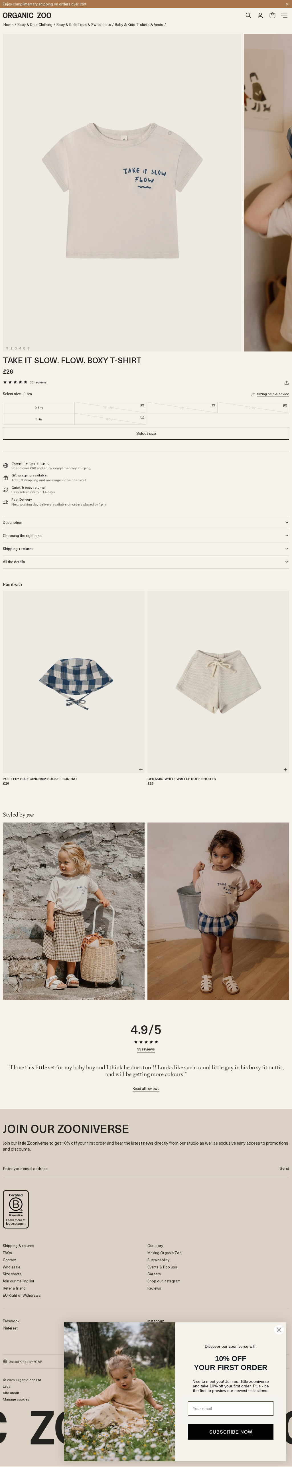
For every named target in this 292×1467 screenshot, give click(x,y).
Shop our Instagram (164, 1281)
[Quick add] (141, 769)
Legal (7, 1386)
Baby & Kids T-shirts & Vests (139, 24)
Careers (154, 1273)
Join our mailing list (18, 1281)
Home (8, 24)
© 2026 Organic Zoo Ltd (22, 1380)
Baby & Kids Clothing (34, 24)
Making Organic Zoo (164, 1252)
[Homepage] (122, 15)
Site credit (11, 1392)
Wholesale (11, 1267)
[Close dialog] (279, 1330)
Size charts (12, 1273)
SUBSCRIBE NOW (230, 1431)
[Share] (286, 382)
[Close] (287, 4)
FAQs (7, 1252)
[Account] (260, 15)
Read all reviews (146, 1089)
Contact (9, 1259)
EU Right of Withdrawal (22, 1295)
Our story (155, 1245)
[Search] (248, 15)
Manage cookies (16, 1399)
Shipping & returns (18, 1245)
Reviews (154, 1288)
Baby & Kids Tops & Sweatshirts (83, 24)
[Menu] (284, 15)
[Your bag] (272, 15)
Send (284, 1168)
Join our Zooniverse (19, 4)
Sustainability (158, 1259)
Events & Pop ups (162, 1267)
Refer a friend (14, 1288)
